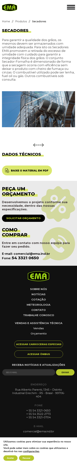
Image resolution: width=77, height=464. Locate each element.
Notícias (38, 294)
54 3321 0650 (25, 257)
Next (41, 145)
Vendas (38, 328)
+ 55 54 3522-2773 (38, 414)
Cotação (38, 299)
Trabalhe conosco (38, 315)
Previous (35, 145)
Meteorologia (38, 304)
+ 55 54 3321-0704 (38, 417)
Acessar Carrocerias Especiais (38, 344)
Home (6, 21)
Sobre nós (38, 289)
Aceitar (10, 458)
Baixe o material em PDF (29, 170)
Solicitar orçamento (23, 218)
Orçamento (39, 333)
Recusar (26, 458)
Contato (38, 310)
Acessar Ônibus (38, 354)
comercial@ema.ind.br (32, 253)
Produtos (21, 21)
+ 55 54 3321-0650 (38, 410)
